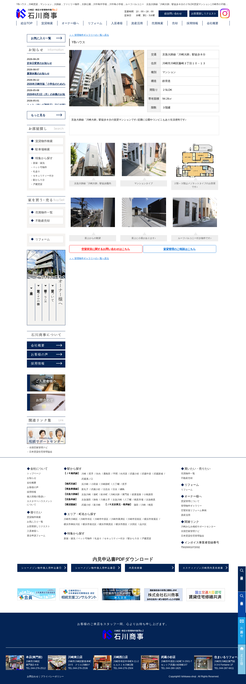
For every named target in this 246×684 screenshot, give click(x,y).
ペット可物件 (40, 167)
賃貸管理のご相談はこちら (179, 248)
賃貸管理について (52, 293)
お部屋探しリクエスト (203, 13)
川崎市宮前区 (134, 519)
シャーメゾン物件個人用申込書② (95, 568)
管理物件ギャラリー (45, 293)
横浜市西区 (121, 524)
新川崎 (96, 504)
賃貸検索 (47, 23)
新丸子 (84, 489)
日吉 (115, 489)
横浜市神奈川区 (72, 524)
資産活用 (137, 23)
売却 (175, 23)
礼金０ (36, 171)
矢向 (98, 473)
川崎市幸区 (86, 519)
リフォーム (95, 23)
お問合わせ (242, 630)
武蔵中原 (146, 473)
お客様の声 (39, 354)
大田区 (133, 524)
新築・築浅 (39, 163)
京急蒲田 (86, 499)
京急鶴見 (150, 499)
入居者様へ (32, 531)
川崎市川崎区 (71, 519)
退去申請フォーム (36, 535)
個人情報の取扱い (36, 496)
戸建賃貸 (37, 184)
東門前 (125, 494)
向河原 (123, 473)
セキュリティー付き (43, 175)
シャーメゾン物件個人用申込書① (41, 568)
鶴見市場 (138, 499)
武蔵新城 (158, 473)
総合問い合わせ (173, 13)
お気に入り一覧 (41, 38)
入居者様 (117, 23)
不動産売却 (42, 220)
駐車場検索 (42, 149)
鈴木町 (104, 494)
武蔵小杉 (134, 473)
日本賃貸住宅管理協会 (40, 451)
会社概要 (212, 23)
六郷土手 (105, 499)
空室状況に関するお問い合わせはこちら (105, 248)
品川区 (143, 524)
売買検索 (157, 23)
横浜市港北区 (89, 524)
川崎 (83, 473)
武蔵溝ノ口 (87, 479)
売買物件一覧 (44, 212)
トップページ (34, 473)
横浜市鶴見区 (106, 524)
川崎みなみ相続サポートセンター (198, 526)
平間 (115, 473)
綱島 (122, 489)
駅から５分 (39, 180)
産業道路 (136, 494)
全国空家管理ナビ (38, 447)
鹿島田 (106, 473)
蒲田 (136, 504)
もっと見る (38, 115)
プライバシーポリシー (52, 676)
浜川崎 (84, 484)
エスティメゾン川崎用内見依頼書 (203, 568)
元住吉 (106, 489)
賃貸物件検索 (44, 141)
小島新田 (148, 494)
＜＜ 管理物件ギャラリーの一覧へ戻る (89, 35)
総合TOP (26, 23)
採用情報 (192, 23)
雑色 (95, 499)
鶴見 (150, 504)
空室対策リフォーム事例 (38, 293)
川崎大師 (115, 494)
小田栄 (94, 484)
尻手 (91, 473)
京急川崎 (86, 494)
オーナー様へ (70, 23)
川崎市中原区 (101, 519)
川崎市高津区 (118, 519)
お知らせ (31, 478)
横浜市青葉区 (151, 519)
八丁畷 (116, 484)
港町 (95, 494)
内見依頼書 (135, 568)
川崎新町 (105, 484)
